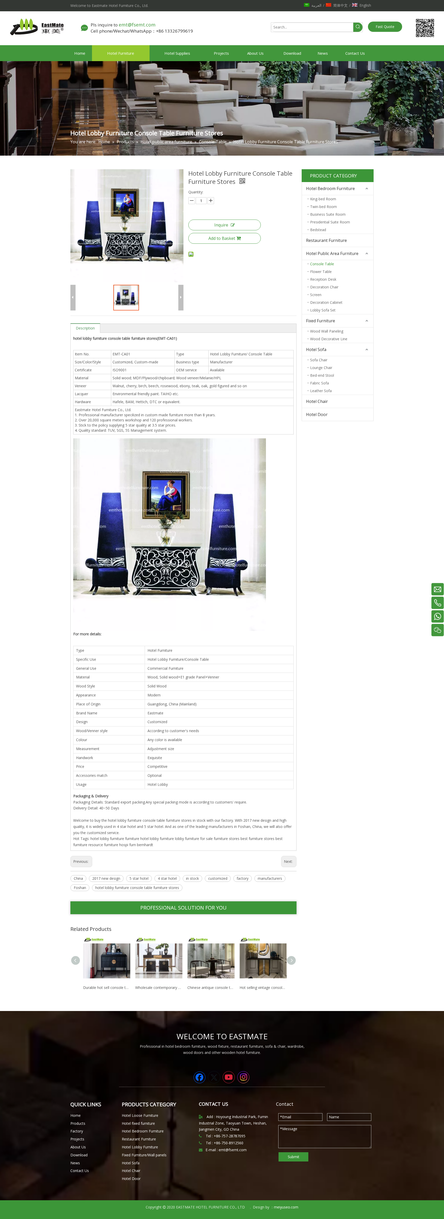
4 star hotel (167, 878)
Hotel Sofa (316, 349)
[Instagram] (243, 1077)
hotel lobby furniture (107, 838)
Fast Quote (385, 26)
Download (79, 1154)
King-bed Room (323, 198)
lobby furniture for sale (194, 838)
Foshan (80, 887)
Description (85, 328)
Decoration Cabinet (326, 302)
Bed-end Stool (322, 375)
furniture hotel (137, 838)
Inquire (221, 225)
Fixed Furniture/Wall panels (144, 1154)
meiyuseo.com (286, 1207)
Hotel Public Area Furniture (332, 253)
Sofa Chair (318, 359)
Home (75, 1115)
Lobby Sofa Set (323, 310)
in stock (192, 878)
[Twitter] (214, 1077)
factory (242, 878)
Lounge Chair (321, 367)
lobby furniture (162, 838)
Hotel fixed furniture (138, 1123)
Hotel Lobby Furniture (140, 1147)
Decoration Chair (324, 287)
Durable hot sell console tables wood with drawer (105, 987)
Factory (76, 1131)
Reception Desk (323, 279)
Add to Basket (221, 238)
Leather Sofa (321, 390)
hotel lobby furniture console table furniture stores (137, 887)
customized (217, 878)
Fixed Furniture (320, 321)
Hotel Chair (317, 401)
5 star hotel (139, 878)
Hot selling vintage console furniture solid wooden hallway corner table (261, 987)
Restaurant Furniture (326, 240)
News (75, 1162)
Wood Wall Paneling (326, 331)
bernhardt (145, 844)
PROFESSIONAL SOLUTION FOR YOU (183, 907)
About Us (78, 1147)
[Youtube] (229, 1077)
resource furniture (103, 844)
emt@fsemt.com (138, 25)
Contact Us (79, 1170)
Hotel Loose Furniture (140, 1115)
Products (77, 1123)
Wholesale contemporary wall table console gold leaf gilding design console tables (157, 987)
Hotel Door (317, 414)
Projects (77, 1139)
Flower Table (321, 271)
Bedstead (318, 229)
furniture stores (226, 838)
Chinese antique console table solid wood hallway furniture (209, 987)
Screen (315, 294)
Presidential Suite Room (330, 222)
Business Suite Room (328, 214)
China (78, 878)
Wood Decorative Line (328, 338)
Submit (293, 1156)
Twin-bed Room (323, 206)
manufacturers (270, 878)
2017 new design (106, 878)
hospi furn (127, 844)
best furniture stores (257, 838)
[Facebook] (199, 1077)
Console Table (322, 263)
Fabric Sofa (319, 383)
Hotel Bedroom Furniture (330, 188)
